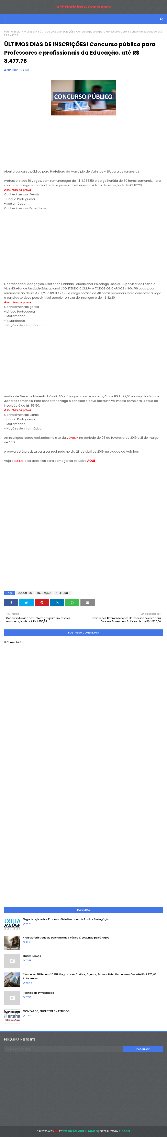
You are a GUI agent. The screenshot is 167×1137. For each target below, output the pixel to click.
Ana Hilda (13, 70)
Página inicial (12, 31)
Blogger (124, 1131)
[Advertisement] (34, 142)
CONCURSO (25, 593)
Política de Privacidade (38, 993)
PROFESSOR (30, 31)
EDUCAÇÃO (44, 593)
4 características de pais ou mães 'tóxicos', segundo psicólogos (66, 938)
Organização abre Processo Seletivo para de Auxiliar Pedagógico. (67, 919)
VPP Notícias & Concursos (83, 7)
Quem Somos (32, 956)
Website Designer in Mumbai (80, 1131)
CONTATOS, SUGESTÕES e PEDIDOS (46, 1011)
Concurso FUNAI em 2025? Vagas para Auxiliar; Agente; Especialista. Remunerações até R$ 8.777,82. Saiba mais (90, 976)
